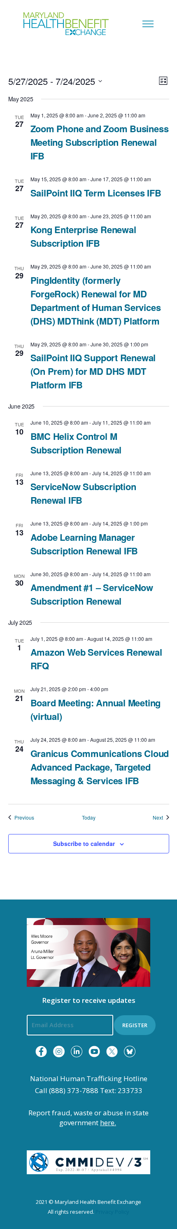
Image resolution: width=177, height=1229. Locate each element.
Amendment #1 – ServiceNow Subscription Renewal (92, 594)
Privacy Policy (112, 1211)
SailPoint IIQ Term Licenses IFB (95, 192)
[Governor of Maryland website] (88, 951)
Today (88, 817)
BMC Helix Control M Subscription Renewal (76, 443)
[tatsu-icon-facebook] (41, 1051)
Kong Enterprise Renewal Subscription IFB (83, 236)
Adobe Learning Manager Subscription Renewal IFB (84, 543)
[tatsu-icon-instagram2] (59, 1051)
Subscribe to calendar (84, 843)
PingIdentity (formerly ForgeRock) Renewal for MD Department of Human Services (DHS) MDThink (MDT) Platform (95, 300)
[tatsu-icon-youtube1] (94, 1051)
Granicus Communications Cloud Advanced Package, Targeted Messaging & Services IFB (99, 767)
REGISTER (134, 1025)
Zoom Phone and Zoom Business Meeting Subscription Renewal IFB (99, 142)
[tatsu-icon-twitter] (112, 1051)
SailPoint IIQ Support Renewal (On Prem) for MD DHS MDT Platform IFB (93, 371)
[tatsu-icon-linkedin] (76, 1051)
